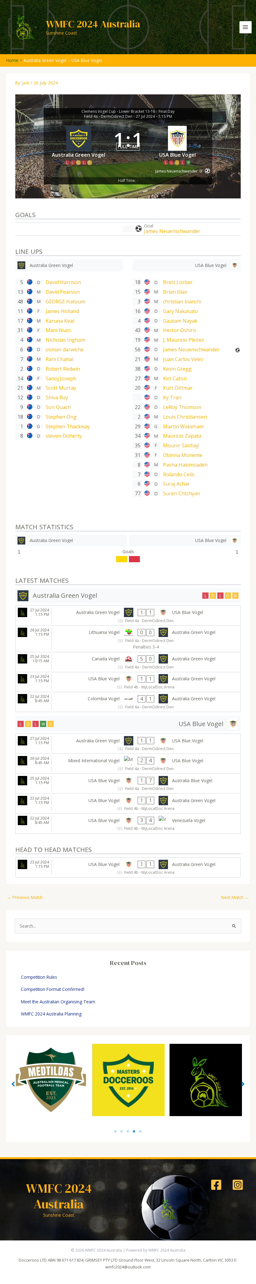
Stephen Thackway (68, 426)
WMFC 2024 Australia (93, 24)
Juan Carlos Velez (183, 359)
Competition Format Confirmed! (52, 989)
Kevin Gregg (177, 368)
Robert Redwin (63, 368)
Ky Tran (172, 397)
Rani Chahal (59, 359)
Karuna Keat (60, 320)
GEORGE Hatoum (65, 301)
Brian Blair (175, 291)
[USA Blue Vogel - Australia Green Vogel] (128, 682)
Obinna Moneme (182, 455)
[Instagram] (238, 1185)
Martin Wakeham (183, 426)
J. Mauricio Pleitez (183, 339)
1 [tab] (115, 1131)
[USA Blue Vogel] (187, 265)
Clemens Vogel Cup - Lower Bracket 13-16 (118, 111)
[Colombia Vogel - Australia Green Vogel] (128, 702)
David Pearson (63, 291)
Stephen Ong (61, 416)
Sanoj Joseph (61, 378)
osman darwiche (65, 349)
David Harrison (63, 282)
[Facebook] (216, 1185)
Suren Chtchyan (181, 493)
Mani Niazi (58, 330)
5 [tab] (140, 1131)
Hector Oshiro (179, 330)
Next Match (235, 897)
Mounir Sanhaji (181, 445)
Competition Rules (39, 977)
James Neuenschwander (172, 231)
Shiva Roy (57, 397)
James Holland (62, 311)
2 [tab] (121, 1131)
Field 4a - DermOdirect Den (108, 116)
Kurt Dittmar (178, 387)
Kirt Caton (175, 378)
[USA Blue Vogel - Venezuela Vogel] (128, 823)
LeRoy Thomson (182, 407)
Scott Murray (61, 387)
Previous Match (25, 897)
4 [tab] (134, 1131)
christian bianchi (182, 301)
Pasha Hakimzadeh (185, 464)
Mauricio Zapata (182, 435)
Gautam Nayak (180, 320)
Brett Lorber (178, 282)
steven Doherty (64, 435)
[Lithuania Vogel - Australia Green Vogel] (128, 639)
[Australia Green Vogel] (69, 265)
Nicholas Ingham (65, 339)
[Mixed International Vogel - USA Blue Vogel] (128, 763)
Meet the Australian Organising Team (58, 1002)
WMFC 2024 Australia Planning (51, 1014)
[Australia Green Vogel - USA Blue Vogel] (128, 615)
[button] (13, 1084)
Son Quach (58, 407)
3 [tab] (128, 1131)
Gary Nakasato (180, 311)
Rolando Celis (178, 474)
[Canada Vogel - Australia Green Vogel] (128, 662)
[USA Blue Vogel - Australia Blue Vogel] (128, 783)
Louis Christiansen (185, 416)
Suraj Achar (176, 483)
